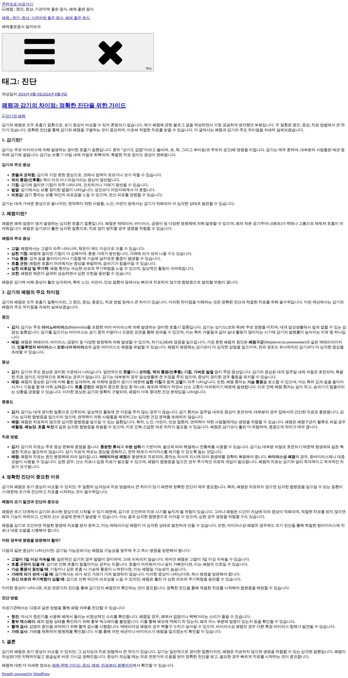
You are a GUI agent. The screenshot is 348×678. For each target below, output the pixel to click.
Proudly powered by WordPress (25, 674)
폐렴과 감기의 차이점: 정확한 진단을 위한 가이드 (64, 105)
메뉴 (149, 68)
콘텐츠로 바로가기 (17, 4)
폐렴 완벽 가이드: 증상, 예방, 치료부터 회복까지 (92, 665)
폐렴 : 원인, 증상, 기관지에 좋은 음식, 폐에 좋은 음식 (46, 18)
